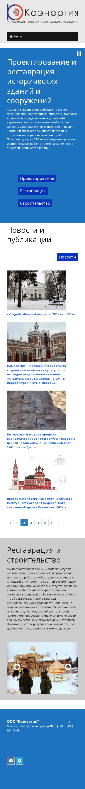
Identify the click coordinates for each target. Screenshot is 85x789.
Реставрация (33, 190)
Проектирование (37, 178)
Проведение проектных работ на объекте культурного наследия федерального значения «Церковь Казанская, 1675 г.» (39, 503)
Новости (67, 257)
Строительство (35, 203)
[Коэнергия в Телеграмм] (19, 761)
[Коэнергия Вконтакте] (11, 761)
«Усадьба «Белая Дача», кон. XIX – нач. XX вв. (41, 314)
